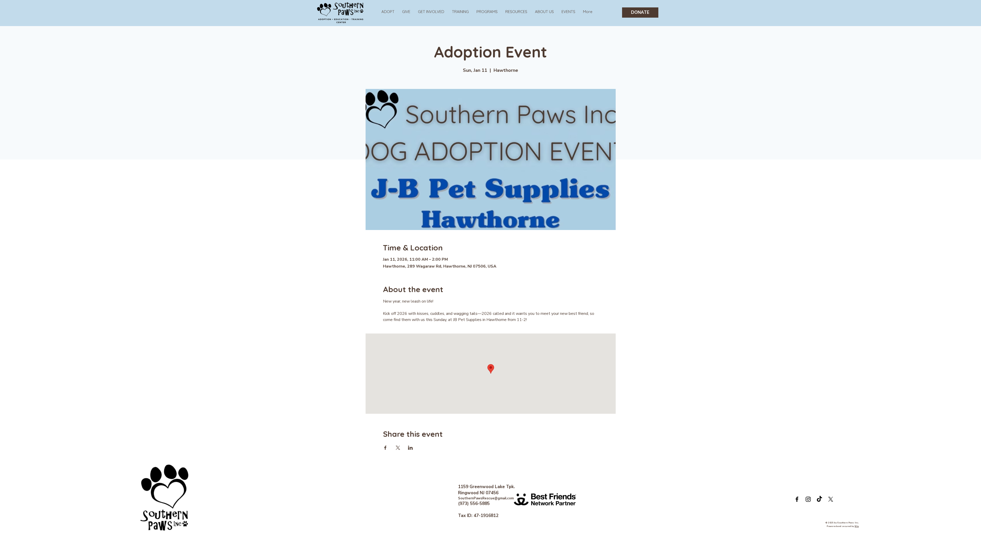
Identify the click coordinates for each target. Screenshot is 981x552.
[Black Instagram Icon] (808, 499)
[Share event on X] (397, 448)
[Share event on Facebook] (385, 448)
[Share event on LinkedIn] (410, 448)
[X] (830, 499)
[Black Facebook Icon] (796, 499)
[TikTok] (819, 499)
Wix (857, 526)
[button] (487, 11)
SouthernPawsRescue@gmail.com (486, 498)
